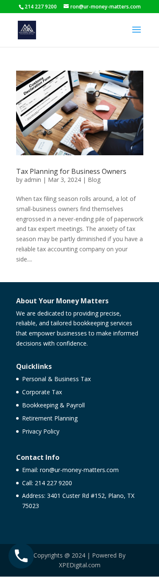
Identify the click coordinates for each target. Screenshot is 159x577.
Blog (94, 180)
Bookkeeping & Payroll (53, 405)
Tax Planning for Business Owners (71, 171)
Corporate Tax (42, 392)
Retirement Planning (50, 418)
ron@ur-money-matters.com (79, 470)
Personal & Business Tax (56, 379)
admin (32, 180)
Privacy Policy (40, 431)
